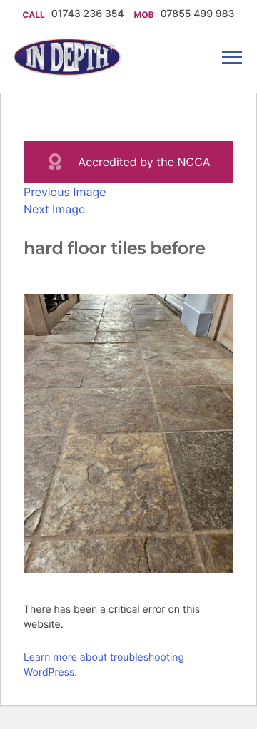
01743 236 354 (89, 14)
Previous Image (65, 192)
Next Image (54, 209)
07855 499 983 (198, 14)
